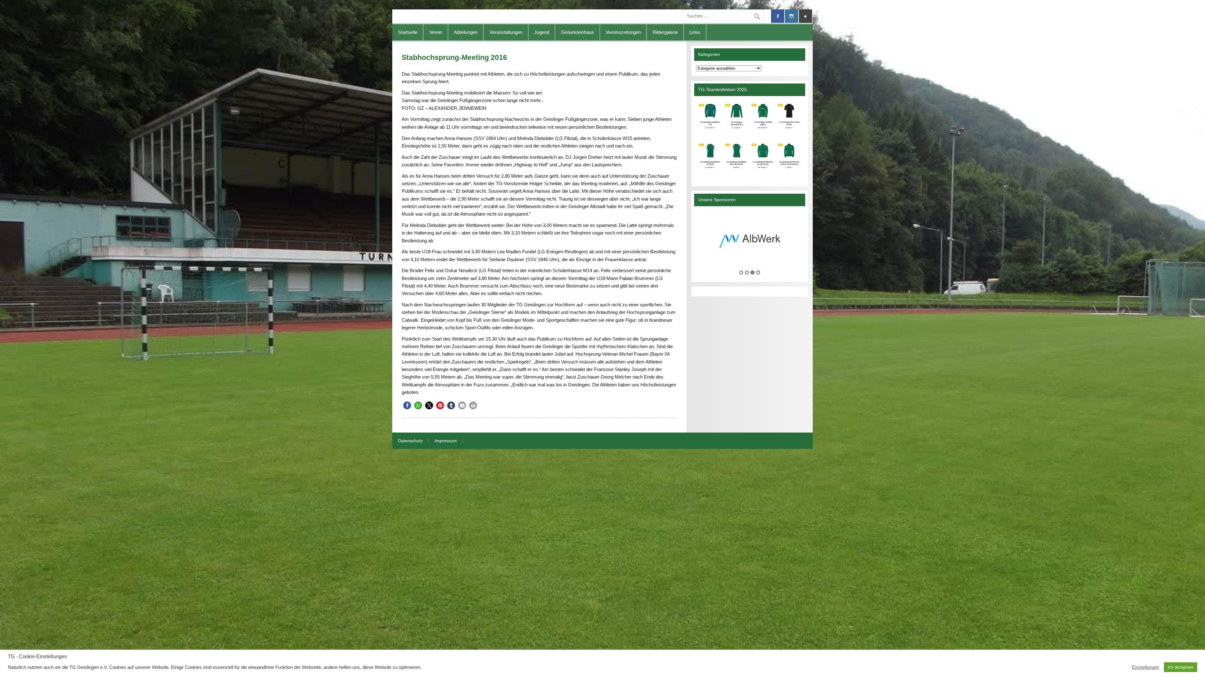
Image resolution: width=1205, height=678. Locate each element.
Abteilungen (466, 32)
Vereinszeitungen (623, 32)
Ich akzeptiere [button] (1180, 667)
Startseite (407, 32)
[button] (407, 405)
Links (694, 32)
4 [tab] (758, 272)
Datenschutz (410, 441)
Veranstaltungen (506, 32)
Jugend (541, 32)
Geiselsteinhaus (577, 32)
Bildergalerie (665, 32)
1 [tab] (741, 272)
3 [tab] (752, 272)
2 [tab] (747, 272)
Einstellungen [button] (1145, 667)
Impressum (446, 441)
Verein (435, 32)
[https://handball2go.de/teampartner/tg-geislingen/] (749, 138)
